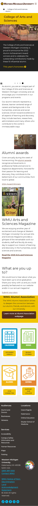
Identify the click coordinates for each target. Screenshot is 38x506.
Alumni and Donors (5, 411)
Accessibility (6, 434)
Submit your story (10, 292)
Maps (3, 451)
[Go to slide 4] (23, 83)
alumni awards (24, 160)
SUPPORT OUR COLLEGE (28, 391)
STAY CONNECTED (9, 392)
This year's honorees (13, 67)
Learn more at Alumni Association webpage (19, 314)
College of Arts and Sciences (17, 9)
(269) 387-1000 (8, 471)
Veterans (4, 420)
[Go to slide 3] (20, 83)
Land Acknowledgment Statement (10, 487)
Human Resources (8, 447)
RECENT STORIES (28, 353)
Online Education (27, 418)
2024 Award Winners (11, 184)
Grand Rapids (26, 410)
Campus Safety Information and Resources (7, 440)
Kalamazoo (25, 414)
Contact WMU (8, 473)
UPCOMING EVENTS (10, 353)
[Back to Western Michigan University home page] (17, 3)
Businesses (5, 416)
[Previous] (3, 36)
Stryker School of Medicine (27, 423)
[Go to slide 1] (15, 83)
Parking (4, 454)
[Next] (34, 36)
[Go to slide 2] (18, 83)
